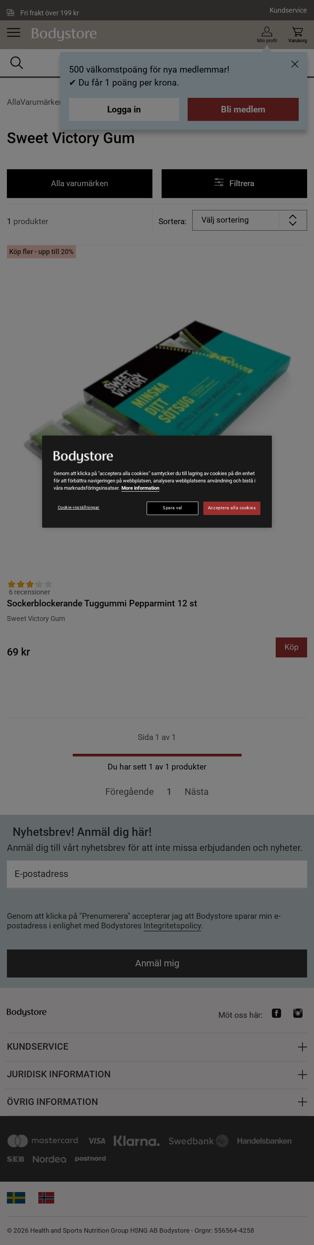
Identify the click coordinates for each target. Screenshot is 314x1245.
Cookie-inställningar (79, 507)
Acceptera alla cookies (232, 507)
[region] (157, 482)
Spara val (172, 507)
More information (140, 488)
